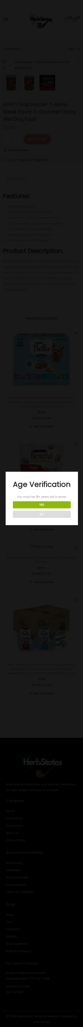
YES (41, 505)
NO (42, 514)
